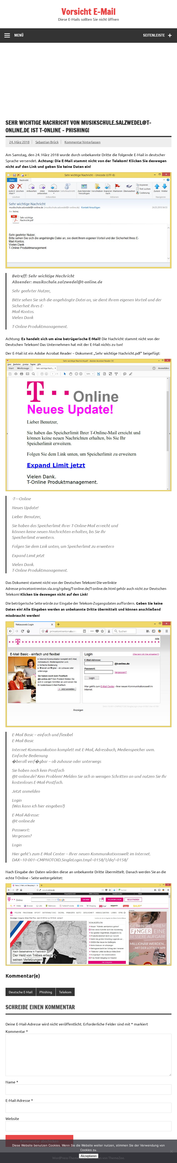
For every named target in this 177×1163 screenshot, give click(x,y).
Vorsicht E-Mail (89, 11)
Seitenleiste (154, 35)
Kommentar (17, 1031)
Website (12, 1118)
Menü (19, 35)
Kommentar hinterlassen (82, 142)
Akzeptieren (89, 1156)
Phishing (45, 992)
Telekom (65, 992)
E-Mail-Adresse (19, 1100)
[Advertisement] (88, 77)
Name (12, 1082)
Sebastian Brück (47, 142)
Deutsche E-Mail (20, 992)
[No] (171, 1151)
